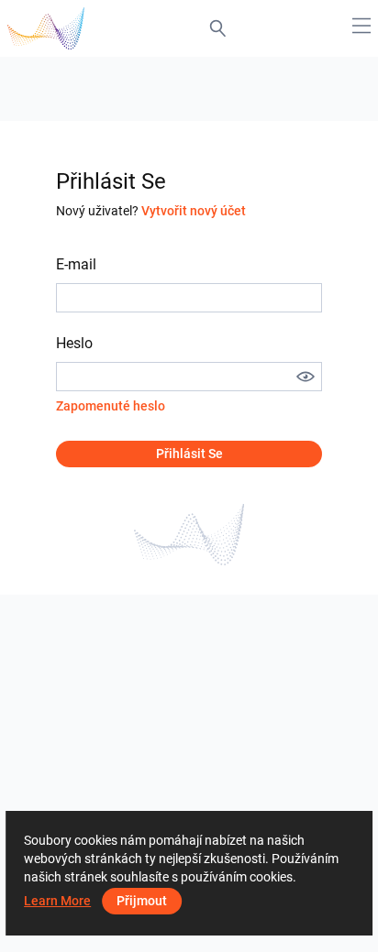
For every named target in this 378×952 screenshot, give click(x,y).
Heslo (74, 343)
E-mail (76, 264)
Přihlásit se (189, 453)
